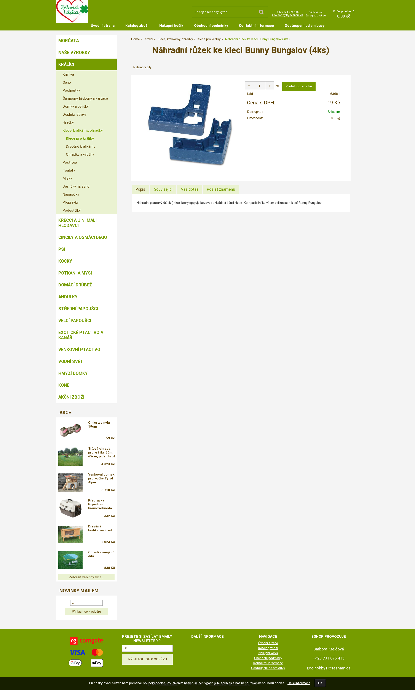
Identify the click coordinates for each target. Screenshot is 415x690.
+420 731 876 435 (287, 11)
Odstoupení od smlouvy (304, 25)
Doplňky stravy (74, 114)
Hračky (68, 122)
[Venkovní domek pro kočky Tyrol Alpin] (70, 483)
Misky (67, 178)
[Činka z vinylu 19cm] (70, 431)
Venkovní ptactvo (79, 349)
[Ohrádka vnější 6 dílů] (70, 560)
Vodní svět (70, 361)
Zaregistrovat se (315, 15)
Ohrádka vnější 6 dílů (101, 554)
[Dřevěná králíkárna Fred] (70, 535)
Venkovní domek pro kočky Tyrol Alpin (101, 478)
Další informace (298, 683)
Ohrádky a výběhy (80, 154)
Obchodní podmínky (211, 25)
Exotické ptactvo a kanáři (80, 335)
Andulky (68, 296)
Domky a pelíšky (76, 106)
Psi (61, 249)
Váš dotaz (189, 189)
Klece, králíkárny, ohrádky (83, 130)
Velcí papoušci (74, 320)
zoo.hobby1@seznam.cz (287, 15)
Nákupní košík (171, 25)
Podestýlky (72, 210)
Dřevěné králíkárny (80, 146)
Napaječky (71, 194)
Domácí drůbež (75, 285)
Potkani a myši (75, 273)
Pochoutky (71, 90)
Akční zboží (71, 397)
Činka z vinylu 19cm (99, 424)
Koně (63, 385)
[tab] (140, 189)
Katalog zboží (136, 25)
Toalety (69, 170)
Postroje (70, 162)
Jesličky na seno (76, 186)
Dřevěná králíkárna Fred (100, 528)
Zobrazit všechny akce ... (86, 577)
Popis (140, 189)
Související (163, 189)
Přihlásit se (315, 12)
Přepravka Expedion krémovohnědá (100, 504)
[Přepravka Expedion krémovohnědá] (70, 508)
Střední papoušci (78, 308)
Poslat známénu (221, 189)
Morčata (68, 40)
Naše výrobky (74, 52)
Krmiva (68, 74)
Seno (67, 82)
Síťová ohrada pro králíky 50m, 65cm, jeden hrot (101, 452)
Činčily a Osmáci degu (82, 237)
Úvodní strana (103, 25)
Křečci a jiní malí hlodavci (77, 223)
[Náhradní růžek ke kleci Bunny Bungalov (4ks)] (190, 125)
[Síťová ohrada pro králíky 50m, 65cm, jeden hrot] (70, 456)
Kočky (65, 261)
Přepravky (70, 202)
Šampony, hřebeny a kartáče (85, 98)
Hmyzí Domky (73, 373)
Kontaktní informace (256, 25)
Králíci (66, 64)
